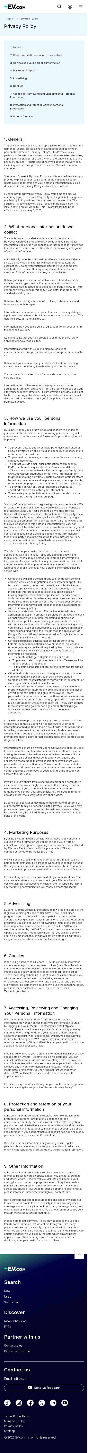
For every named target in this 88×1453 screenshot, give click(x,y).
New (7, 1290)
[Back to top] (79, 1254)
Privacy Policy (29, 18)
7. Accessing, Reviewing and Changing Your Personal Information (42, 95)
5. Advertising (18, 78)
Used (7, 1296)
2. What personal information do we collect (36, 55)
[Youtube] (64, 1403)
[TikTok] (7, 1403)
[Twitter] (41, 1403)
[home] (30, 6)
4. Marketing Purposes (24, 70)
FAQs (7, 1326)
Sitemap (9, 1431)
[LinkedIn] (53, 1403)
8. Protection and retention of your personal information (36, 107)
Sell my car (11, 1302)
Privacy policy (13, 1426)
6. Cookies (16, 86)
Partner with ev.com (17, 1351)
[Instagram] (19, 1403)
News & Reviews (15, 1321)
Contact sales (13, 1345)
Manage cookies (15, 1421)
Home (9, 18)
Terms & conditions (17, 1416)
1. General (16, 47)
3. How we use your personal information (35, 63)
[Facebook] (30, 1403)
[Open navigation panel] (80, 7)
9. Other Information (22, 116)
